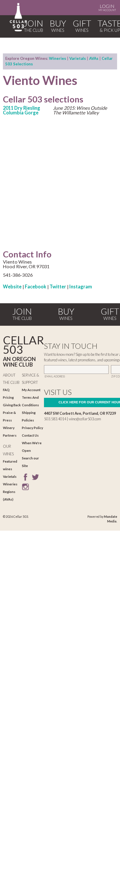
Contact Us (30, 435)
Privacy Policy (32, 428)
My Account (107, 7)
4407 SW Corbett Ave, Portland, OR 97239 (80, 413)
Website (12, 286)
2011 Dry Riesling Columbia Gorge (21, 110)
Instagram (80, 286)
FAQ (6, 390)
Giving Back (12, 405)
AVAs (93, 58)
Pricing (8, 397)
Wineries (57, 58)
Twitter (58, 286)
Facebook (35, 286)
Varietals (77, 58)
